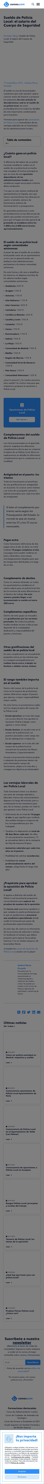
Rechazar (22, 1477)
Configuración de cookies (20, 1457)
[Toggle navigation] (38, 4)
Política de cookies (17, 1463)
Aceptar (22, 1471)
